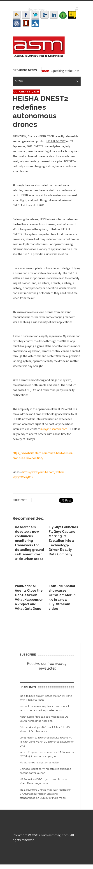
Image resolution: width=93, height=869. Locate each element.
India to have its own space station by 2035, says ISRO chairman (46, 698)
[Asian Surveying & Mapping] (39, 55)
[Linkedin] (54, 15)
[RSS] (17, 15)
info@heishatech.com (53, 429)
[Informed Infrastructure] (26, 23)
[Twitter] (35, 15)
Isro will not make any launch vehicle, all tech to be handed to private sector (44, 708)
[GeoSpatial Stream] (35, 23)
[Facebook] (26, 15)
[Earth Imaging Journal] (72, 15)
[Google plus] (44, 15)
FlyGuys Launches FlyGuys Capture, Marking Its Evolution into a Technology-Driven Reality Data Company (63, 540)
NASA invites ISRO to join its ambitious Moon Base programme (43, 781)
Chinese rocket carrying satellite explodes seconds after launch (45, 771)
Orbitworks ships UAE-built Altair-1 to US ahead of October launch (45, 729)
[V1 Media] (63, 15)
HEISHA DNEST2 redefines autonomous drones (40, 111)
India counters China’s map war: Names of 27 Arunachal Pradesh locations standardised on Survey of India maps (45, 793)
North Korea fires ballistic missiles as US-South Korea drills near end (45, 718)
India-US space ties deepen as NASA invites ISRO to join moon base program (47, 754)
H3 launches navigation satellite (39, 762)
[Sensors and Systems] (17, 23)
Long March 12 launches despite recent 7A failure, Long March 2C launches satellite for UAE (47, 741)
